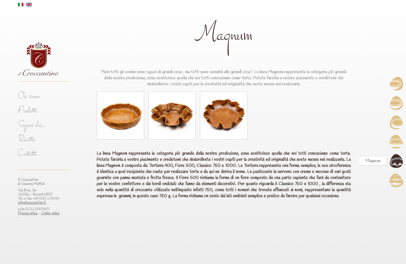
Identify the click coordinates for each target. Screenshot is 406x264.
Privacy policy (28, 213)
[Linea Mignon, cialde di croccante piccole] (396, 84)
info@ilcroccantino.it (32, 202)
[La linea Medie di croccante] (396, 142)
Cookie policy (50, 213)
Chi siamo (29, 96)
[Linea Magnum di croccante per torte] (396, 161)
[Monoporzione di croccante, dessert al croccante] (396, 122)
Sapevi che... (32, 125)
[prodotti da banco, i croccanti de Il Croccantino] (396, 180)
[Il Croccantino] (43, 58)
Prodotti (27, 111)
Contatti (27, 154)
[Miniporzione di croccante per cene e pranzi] (396, 103)
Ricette (26, 140)
